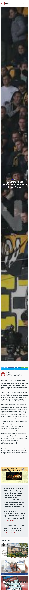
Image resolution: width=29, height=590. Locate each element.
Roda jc (10, 463)
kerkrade (6, 463)
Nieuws (14, 179)
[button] (4, 367)
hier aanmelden (9, 520)
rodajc (14, 463)
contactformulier (9, 532)
